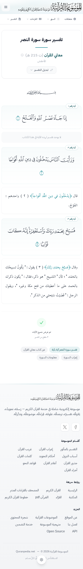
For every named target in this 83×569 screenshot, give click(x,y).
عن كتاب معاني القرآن (34, 350)
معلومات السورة (48, 357)
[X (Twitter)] (65, 427)
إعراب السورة (70, 357)
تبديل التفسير (41, 70)
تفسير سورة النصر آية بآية (64, 350)
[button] (53, 19)
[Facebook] (75, 427)
